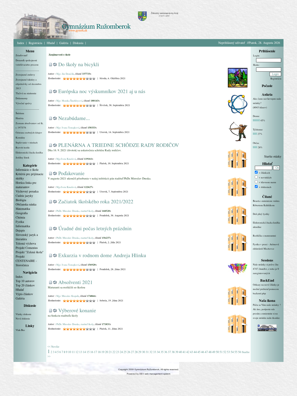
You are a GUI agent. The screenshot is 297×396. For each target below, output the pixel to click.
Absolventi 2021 (75, 282)
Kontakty (20, 137)
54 (232, 352)
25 (125, 352)
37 (169, 352)
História (19, 118)
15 (88, 352)
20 (106, 352)
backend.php (259, 293)
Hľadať (51, 43)
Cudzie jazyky (24, 196)
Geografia (22, 213)
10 (69, 352)
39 (176, 352)
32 (150, 352)
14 (84, 352)
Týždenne (258, 129)
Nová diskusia (23, 318)
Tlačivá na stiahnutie (26, 93)
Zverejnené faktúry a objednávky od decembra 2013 (28, 84)
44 (195, 352)
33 (154, 352)
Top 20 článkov (25, 285)
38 (173, 352)
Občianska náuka (26, 204)
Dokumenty (22, 98)
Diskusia (78, 43)
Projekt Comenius (27, 248)
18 (99, 352)
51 (221, 352)
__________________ (27, 69)
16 (91, 352)
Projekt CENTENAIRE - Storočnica (26, 260)
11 (73, 352)
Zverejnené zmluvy (25, 74)
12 (76, 352)
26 (128, 352)
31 (147, 352)
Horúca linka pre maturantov (26, 185)
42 (187, 352)
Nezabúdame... (74, 118)
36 (165, 352)
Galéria (63, 43)
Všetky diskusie (23, 314)
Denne (256, 116)
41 (184, 352)
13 (80, 352)
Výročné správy (24, 103)
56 (239, 352)
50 (217, 352)
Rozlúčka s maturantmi (264, 235)
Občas (256, 143)
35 (162, 352)
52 (224, 352)
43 (191, 352)
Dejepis (20, 230)
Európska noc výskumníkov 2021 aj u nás (101, 91)
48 (210, 352)
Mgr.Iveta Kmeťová (66, 158)
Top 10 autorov (25, 281)
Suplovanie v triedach (27, 142)
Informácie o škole (27, 170)
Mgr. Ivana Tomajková (67, 127)
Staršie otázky (272, 156)
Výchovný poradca (27, 191)
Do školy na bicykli (78, 64)
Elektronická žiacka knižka (29, 152)
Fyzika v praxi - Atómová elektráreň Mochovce (266, 246)
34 (158, 352)
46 (202, 352)
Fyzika (20, 222)
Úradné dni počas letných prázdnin (95, 228)
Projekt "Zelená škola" (29, 252)
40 (180, 352)
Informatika (23, 226)
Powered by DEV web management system (148, 374)
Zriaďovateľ (21, 55)
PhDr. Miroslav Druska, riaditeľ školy (75, 210)
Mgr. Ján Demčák (65, 73)
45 (198, 352)
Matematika (23, 209)
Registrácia (35, 43)
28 (136, 352)
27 (132, 352)
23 (117, 352)
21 (110, 352)
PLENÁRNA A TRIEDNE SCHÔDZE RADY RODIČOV (118, 144)
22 (113, 352)
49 (213, 352)
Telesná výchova (26, 243)
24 (121, 352)
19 (102, 352)
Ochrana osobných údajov (29, 132)
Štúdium (20, 113)
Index (20, 43)
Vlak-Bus (20, 330)
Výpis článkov (24, 294)
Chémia (20, 217)
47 (206, 352)
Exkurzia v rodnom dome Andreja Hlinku (102, 255)
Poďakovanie (71, 173)
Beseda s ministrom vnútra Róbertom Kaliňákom (266, 203)
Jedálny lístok (22, 157)
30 (143, 352)
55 (235, 352)
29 (139, 352)
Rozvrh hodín (23, 147)
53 (228, 352)
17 (95, 352)
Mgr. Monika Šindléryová (69, 100)
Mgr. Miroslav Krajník (67, 295)
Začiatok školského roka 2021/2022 (95, 201)
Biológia (21, 200)
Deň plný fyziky (261, 213)
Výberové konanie (77, 310)
